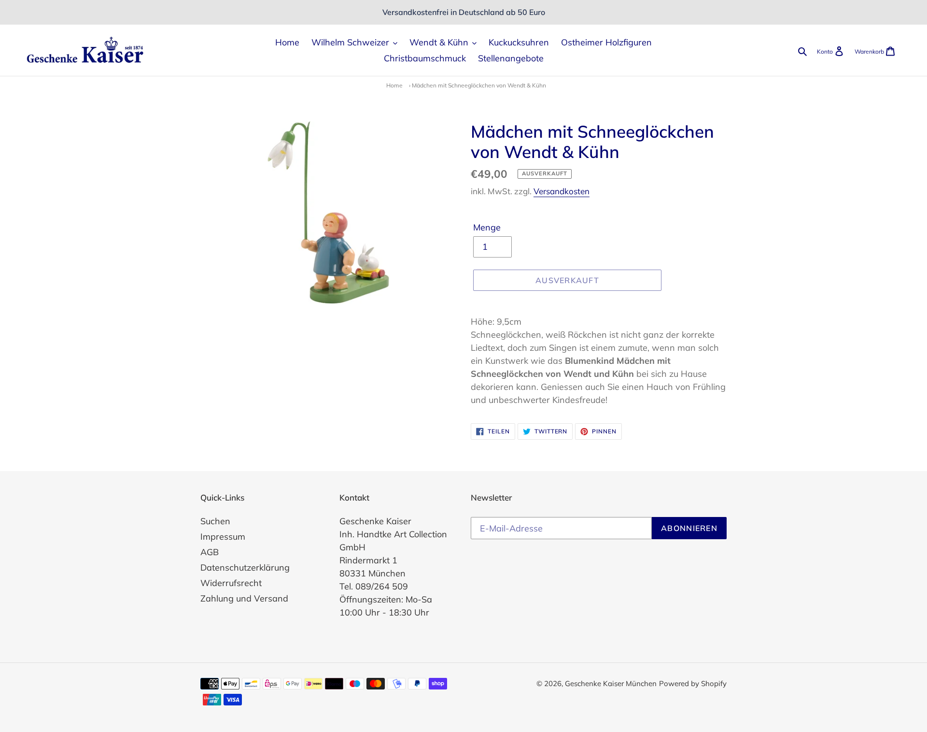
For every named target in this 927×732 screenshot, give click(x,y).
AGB (209, 552)
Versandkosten (562, 191)
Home (394, 85)
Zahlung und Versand (244, 598)
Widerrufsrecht (231, 582)
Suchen (215, 521)
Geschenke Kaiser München (611, 683)
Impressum (222, 536)
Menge (487, 227)
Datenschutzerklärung (245, 567)
